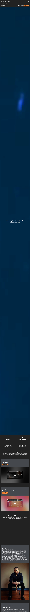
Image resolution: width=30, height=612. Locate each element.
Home (1, 3)
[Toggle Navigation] (2, 1)
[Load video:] (15, 475)
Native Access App (9, 446)
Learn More (5, 464)
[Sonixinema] (6, 1)
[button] (26, 1)
